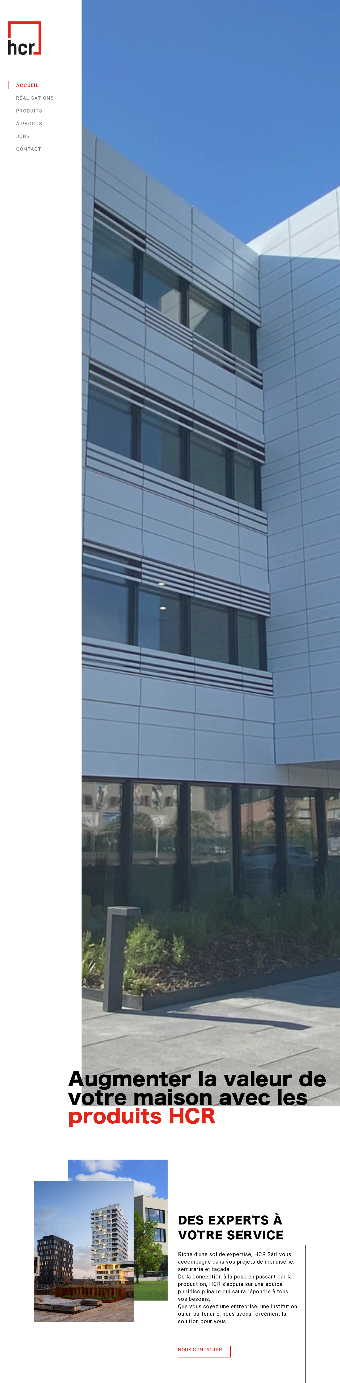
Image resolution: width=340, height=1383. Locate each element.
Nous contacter (200, 1349)
